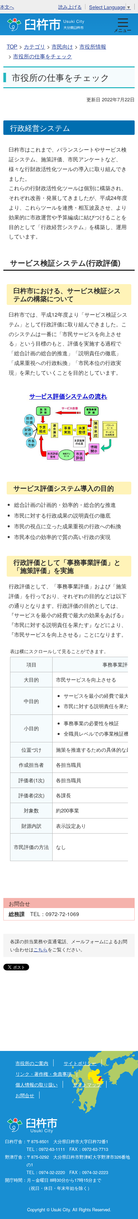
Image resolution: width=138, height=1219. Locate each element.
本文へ (7, 6)
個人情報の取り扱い (36, 1084)
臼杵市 (46, 24)
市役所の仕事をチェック (42, 56)
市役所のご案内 (31, 1062)
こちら (40, 949)
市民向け (62, 46)
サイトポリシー (80, 1062)
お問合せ (24, 1095)
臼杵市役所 (33, 1125)
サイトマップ (87, 1084)
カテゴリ (34, 46)
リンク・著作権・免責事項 (43, 1073)
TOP (12, 46)
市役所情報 (92, 46)
